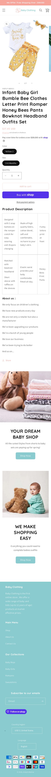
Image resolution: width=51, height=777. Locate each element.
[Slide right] (32, 83)
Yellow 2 (9, 151)
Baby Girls (10, 669)
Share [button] (8, 360)
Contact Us (10, 643)
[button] (3, 10)
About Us (9, 636)
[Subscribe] (42, 701)
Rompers (9, 675)
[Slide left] (19, 83)
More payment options (26, 202)
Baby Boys (10, 662)
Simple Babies (28, 772)
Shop (7, 630)
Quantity (6, 169)
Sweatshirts (10, 682)
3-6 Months (10, 163)
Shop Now (25, 455)
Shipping (5, 132)
